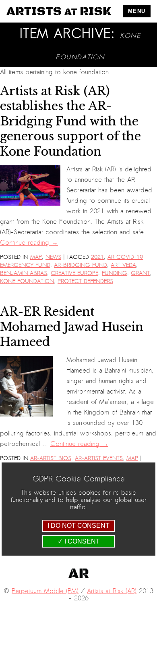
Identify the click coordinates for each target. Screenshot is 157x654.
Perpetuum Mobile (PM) (45, 591)
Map (36, 257)
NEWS (53, 257)
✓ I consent (79, 541)
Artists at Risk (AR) (111, 591)
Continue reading (29, 243)
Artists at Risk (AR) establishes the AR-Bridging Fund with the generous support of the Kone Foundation (70, 121)
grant (140, 273)
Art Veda (123, 265)
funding (114, 273)
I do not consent (78, 525)
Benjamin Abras (23, 273)
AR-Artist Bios (50, 458)
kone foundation (27, 281)
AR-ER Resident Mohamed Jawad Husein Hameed (71, 326)
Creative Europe (74, 273)
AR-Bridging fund (80, 265)
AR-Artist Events (99, 458)
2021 (97, 257)
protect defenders (85, 281)
